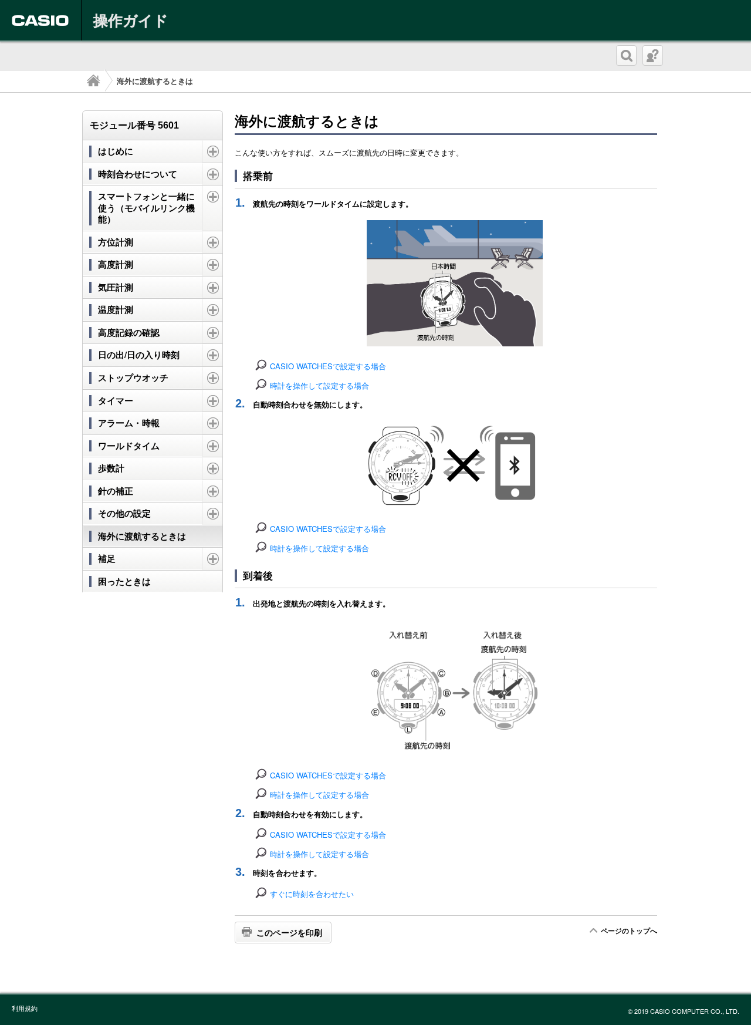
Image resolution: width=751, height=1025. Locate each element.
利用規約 (25, 1008)
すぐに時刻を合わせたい (312, 893)
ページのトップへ (629, 930)
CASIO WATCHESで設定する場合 (328, 366)
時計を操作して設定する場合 (319, 385)
